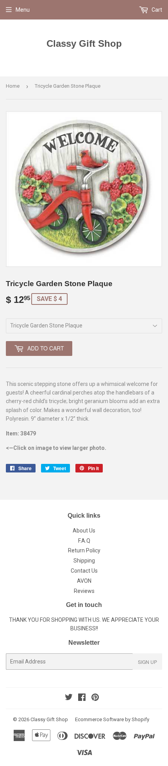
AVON (84, 581)
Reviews (84, 591)
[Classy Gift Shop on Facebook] (82, 698)
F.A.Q (84, 541)
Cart (156, 10)
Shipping (84, 560)
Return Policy (84, 550)
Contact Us (84, 571)
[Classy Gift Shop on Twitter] (69, 698)
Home (13, 86)
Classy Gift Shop (84, 43)
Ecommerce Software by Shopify (112, 719)
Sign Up (147, 661)
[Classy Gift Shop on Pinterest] (95, 698)
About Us (84, 530)
